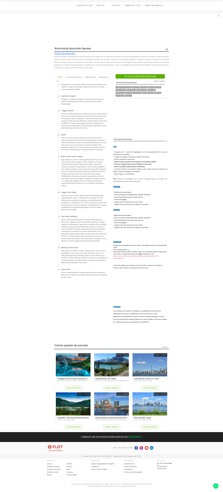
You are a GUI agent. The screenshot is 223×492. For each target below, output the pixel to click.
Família (158, 93)
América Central (53, 466)
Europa (69, 466)
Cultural (137, 93)
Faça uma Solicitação (162, 467)
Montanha (120, 93)
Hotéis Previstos (90, 77)
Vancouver (141, 90)
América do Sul (53, 472)
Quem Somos (129, 464)
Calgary (135, 87)
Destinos (100, 5)
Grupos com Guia (84, 5)
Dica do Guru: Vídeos (99, 469)
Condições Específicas (73, 77)
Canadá (144, 87)
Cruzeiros (116, 5)
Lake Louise (120, 90)
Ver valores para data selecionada (140, 76)
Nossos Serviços (130, 466)
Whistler (151, 90)
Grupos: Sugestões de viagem (102, 464)
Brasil (49, 475)
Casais (150, 93)
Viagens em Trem (133, 5)
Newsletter (128, 469)
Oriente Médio (71, 475)
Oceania (69, 472)
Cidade (128, 93)
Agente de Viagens (153, 5)
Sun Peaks (131, 90)
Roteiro (59, 77)
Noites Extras (103, 77)
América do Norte (123, 87)
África (49, 464)
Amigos (128, 95)
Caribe (69, 464)
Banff (151, 87)
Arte (144, 93)
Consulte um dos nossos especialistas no (110, 436)
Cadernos (95, 466)
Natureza (120, 95)
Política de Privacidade (133, 472)
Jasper (158, 87)
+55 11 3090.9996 (165, 463)
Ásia (68, 469)
